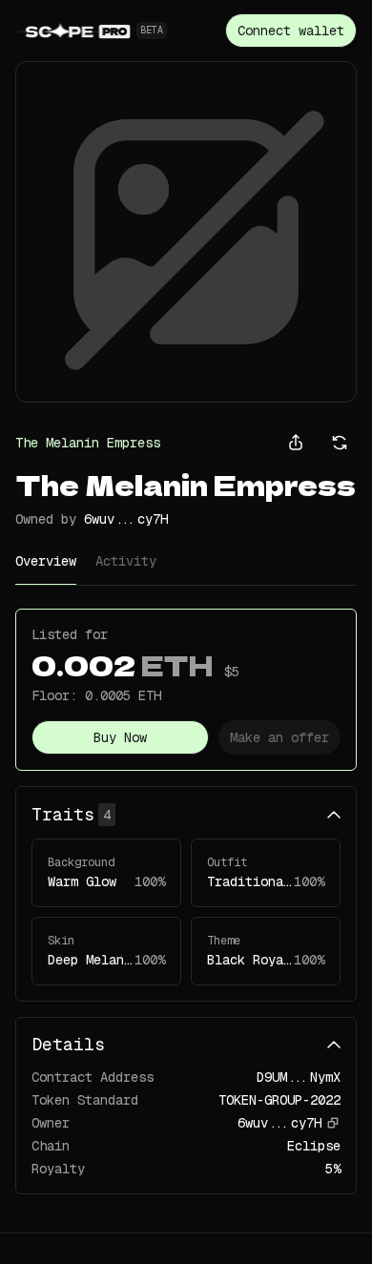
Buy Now (120, 737)
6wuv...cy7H (126, 519)
